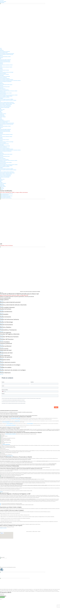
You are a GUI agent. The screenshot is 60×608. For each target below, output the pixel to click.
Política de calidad (2, 555)
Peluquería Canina (2, 161)
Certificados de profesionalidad (4, 107)
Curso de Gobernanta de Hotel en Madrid (6, 84)
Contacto (1, 110)
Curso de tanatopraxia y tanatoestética (5, 81)
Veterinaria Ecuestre (3, 163)
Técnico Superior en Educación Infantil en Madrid (7, 103)
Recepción (1, 85)
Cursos (1, 49)
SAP (0, 58)
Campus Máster (2, 115)
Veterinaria (1, 87)
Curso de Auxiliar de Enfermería (4, 78)
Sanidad (1, 137)
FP (0, 101)
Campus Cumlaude (3, 116)
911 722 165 (2, 0)
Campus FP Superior (3, 113)
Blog (0, 111)
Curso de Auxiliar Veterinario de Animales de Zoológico (8, 100)
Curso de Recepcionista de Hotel (5, 86)
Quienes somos (2, 109)
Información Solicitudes (3, 556)
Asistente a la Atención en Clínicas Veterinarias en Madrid (8, 90)
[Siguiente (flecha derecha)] (1, 599)
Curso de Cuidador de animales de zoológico (6, 99)
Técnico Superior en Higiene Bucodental (6, 104)
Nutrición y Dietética (3, 73)
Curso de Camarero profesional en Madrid (6, 64)
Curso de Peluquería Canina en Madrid (6, 162)
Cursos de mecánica (3, 546)
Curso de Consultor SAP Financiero (5, 61)
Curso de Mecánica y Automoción (5, 51)
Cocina (1, 135)
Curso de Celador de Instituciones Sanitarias (6, 79)
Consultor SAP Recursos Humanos (5, 60)
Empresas (1, 57)
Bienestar (1, 55)
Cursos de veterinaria (3, 542)
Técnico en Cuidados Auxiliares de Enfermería (7, 102)
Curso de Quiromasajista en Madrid (5, 56)
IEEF (0, 108)
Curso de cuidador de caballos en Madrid (6, 165)
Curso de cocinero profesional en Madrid (6, 136)
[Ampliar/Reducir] (0, 598)
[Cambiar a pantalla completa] (1, 598)
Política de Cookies (3, 553)
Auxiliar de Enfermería (3, 77)
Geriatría (1, 71)
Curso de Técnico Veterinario (4, 89)
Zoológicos (1, 98)
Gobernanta (2, 83)
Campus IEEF (2, 114)
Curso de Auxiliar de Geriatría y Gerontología (6, 72)
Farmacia (1, 138)
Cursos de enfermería (3, 543)
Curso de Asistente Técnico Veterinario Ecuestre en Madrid (8, 164)
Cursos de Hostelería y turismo (4, 545)
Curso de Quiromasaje (3, 548)
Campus (1, 112)
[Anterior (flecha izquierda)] (0, 599)
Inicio (1, 48)
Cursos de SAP (2, 544)
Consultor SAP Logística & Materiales (5, 59)
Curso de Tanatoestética (3, 547)
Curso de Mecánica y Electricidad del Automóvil (7, 53)
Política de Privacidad (3, 552)
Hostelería (1, 62)
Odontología (2, 75)
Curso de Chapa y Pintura (4, 52)
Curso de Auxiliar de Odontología (5, 76)
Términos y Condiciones (3, 554)
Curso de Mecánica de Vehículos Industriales (6, 54)
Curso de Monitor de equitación (4, 97)
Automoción (2, 50)
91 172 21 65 (40, 530)
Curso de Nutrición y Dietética (4, 74)
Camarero (1, 63)
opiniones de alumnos (9, 455)
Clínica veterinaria (2, 88)
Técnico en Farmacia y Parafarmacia (5, 105)
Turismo (1, 82)
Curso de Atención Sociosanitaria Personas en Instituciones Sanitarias (10, 80)
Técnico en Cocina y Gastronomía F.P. (5, 106)
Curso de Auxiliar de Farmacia (4, 70)
